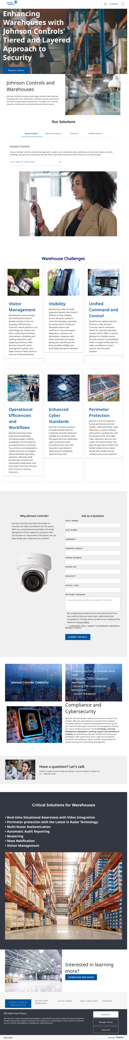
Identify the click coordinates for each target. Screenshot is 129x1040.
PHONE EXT (71, 567)
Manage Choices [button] (106, 1022)
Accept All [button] (106, 1014)
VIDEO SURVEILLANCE (89, 1001)
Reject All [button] (106, 1030)
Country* (70, 576)
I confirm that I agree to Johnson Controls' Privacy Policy (92, 627)
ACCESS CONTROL (65, 1001)
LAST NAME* (71, 530)
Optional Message (75, 595)
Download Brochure (81, 977)
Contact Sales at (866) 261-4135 (18, 1003)
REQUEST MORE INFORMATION (41, 1002)
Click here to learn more (22, 162)
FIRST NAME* (72, 521)
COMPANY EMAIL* (74, 549)
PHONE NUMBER (73, 558)
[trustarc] (120, 1037)
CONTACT (113, 4)
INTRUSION (107, 1001)
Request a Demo (16, 70)
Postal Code (72, 585)
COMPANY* (70, 539)
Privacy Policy (8, 1037)
